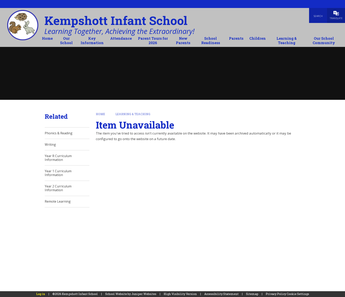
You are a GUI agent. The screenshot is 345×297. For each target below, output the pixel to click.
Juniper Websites (143, 294)
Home (100, 114)
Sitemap (252, 294)
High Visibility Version (180, 294)
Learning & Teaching (132, 114)
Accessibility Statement (221, 294)
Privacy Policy (276, 294)
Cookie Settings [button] (298, 294)
